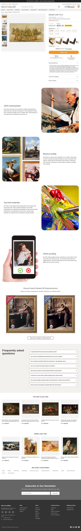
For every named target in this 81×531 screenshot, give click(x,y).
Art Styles (10, 9)
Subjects (17, 9)
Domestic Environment (34, 470)
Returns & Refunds (55, 511)
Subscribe (55, 493)
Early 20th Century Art (45, 470)
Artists (3, 9)
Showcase (52, 9)
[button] (9, 32)
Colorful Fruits (16, 470)
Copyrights (37, 518)
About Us (37, 507)
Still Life (3, 473)
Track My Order (70, 507)
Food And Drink (55, 470)
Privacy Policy (54, 513)
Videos (36, 516)
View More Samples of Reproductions (40, 338)
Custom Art (33, 9)
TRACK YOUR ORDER (66, 4)
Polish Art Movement (71, 470)
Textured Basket (11, 473)
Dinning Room (24, 470)
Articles (37, 514)
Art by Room (25, 9)
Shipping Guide (70, 509)
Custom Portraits (23, 507)
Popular (21, 511)
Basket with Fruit (16, 12)
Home (2, 12)
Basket (3, 470)
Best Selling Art (42, 9)
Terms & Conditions (55, 514)
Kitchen (62, 470)
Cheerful (9, 470)
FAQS (52, 509)
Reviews (37, 513)
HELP (10, 4)
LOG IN (78, 4)
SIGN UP (74, 4)
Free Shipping (70, 7)
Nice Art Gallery (10, 7)
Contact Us (53, 507)
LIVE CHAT (15, 4)
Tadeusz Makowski (8, 12)
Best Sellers (22, 509)
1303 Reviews (56, 20)
